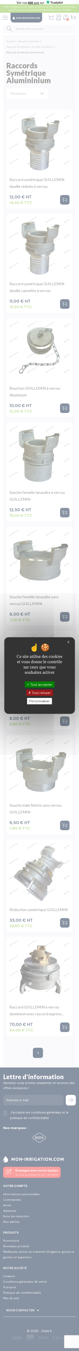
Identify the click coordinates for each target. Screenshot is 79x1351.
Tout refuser (41, 693)
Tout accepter (40, 684)
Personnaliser (39, 701)
